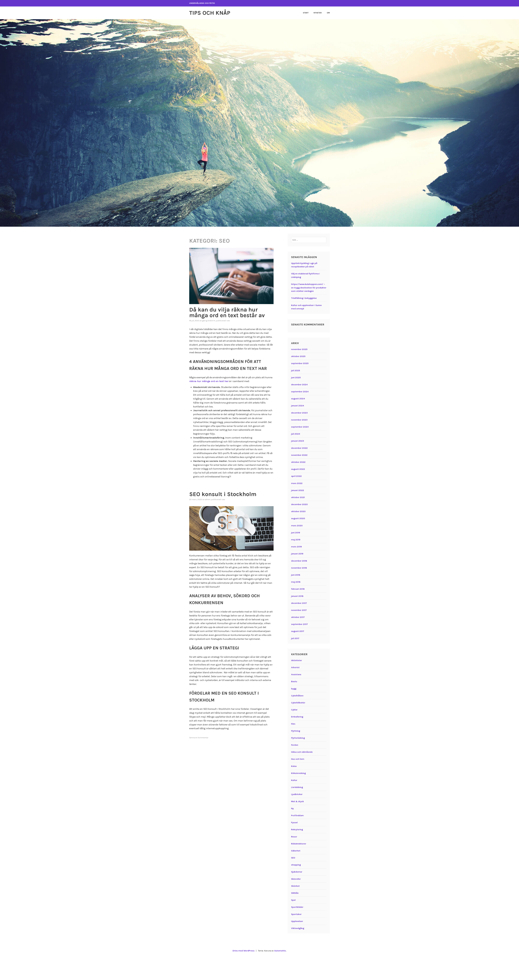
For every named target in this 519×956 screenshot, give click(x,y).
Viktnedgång (297, 928)
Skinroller (296, 879)
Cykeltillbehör (298, 702)
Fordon (294, 745)
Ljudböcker (296, 794)
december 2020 (299, 504)
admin (207, 499)
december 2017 (299, 603)
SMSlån (295, 893)
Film (293, 724)
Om (328, 13)
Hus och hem (297, 759)
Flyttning (295, 731)
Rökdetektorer (298, 843)
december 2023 (299, 412)
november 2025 (299, 349)
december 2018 (299, 561)
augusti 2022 (298, 469)
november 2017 (299, 610)
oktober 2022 (298, 462)
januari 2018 (297, 596)
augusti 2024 (298, 398)
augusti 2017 (297, 631)
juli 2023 (295, 434)
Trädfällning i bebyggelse (304, 298)
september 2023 (300, 427)
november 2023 (299, 419)
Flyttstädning (298, 738)
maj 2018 (295, 582)
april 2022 (296, 476)
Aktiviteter (296, 660)
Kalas (294, 766)
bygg (293, 688)
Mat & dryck (297, 801)
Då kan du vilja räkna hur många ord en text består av (227, 312)
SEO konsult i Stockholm (222, 494)
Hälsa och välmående (302, 752)
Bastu (294, 681)
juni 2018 (295, 575)
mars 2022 (296, 483)
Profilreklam (297, 815)
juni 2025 (296, 377)
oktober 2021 (298, 497)
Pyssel (294, 822)
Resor (294, 836)
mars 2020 (297, 525)
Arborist (295, 667)
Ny (292, 808)
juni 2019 (295, 532)
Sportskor (296, 914)
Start (306, 13)
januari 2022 (297, 490)
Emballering (297, 716)
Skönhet (295, 886)
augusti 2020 (298, 518)
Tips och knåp (209, 12)
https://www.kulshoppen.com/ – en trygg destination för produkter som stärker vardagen (308, 287)
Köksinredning (298, 773)
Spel (293, 900)
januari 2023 (297, 441)
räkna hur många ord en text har (209, 381)
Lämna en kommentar (198, 737)
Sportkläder (297, 907)
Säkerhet (295, 850)
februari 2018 (298, 589)
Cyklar (294, 709)
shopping (296, 864)
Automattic (280, 950)
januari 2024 (297, 405)
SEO (228, 320)
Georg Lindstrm (208, 320)
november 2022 (299, 455)
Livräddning (297, 787)
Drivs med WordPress (243, 950)
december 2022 (299, 448)
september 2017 (299, 624)
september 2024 (300, 391)
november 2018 (299, 568)
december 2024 (299, 384)
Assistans (296, 674)
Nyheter (318, 13)
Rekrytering (297, 829)
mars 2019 (296, 546)
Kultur (294, 780)
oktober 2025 (298, 356)
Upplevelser (297, 921)
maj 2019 (295, 539)
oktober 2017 (298, 617)
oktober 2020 (298, 511)
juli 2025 (295, 370)
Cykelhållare (297, 695)
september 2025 (300, 363)
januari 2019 (297, 553)
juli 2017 (295, 638)
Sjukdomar (296, 871)
